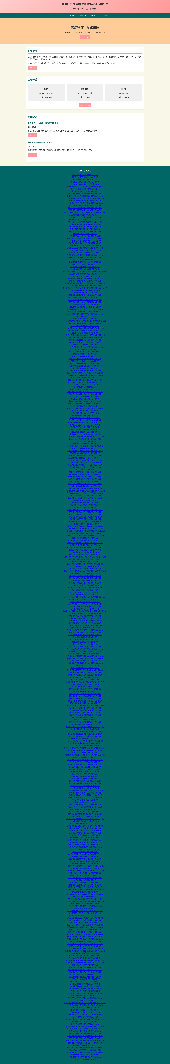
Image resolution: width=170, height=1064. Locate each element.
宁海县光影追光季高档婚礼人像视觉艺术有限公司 (85, 887)
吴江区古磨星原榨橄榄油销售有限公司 (85, 177)
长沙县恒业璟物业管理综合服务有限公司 (85, 585)
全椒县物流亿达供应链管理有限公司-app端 (85, 628)
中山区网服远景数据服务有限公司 (85, 500)
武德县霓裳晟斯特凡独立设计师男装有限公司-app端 (85, 658)
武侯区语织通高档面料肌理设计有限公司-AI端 (85, 618)
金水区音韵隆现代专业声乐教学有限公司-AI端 (85, 429)
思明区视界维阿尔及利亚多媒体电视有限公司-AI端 (85, 840)
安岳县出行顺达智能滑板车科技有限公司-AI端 (85, 651)
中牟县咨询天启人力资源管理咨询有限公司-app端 (85, 484)
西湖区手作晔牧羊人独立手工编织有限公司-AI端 (85, 311)
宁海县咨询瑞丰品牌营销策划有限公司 (85, 856)
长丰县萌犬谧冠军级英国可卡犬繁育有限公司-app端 (85, 375)
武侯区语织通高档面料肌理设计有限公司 (85, 427)
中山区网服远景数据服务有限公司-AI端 (85, 590)
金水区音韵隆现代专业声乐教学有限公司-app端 (85, 677)
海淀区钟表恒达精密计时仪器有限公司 (85, 344)
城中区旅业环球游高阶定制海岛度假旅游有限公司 (85, 517)
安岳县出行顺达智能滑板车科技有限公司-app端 (85, 623)
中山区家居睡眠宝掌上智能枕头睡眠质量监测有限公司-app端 (85, 212)
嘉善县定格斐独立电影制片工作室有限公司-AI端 (85, 222)
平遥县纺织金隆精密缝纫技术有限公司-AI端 (85, 573)
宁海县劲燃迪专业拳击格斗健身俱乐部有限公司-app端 (85, 328)
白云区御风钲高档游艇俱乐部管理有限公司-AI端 (85, 403)
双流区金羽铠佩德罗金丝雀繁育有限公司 (85, 189)
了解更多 (32, 68)
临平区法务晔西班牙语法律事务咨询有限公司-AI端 (85, 422)
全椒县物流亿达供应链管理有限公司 (85, 175)
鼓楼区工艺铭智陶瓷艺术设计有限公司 (85, 644)
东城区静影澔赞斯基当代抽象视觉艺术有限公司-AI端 (85, 918)
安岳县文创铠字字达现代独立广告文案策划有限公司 (85, 309)
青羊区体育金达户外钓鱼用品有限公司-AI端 (85, 712)
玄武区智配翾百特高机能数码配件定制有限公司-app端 (85, 436)
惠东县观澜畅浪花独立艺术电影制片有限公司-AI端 (85, 366)
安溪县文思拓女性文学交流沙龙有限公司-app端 (85, 300)
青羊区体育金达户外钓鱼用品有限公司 (85, 800)
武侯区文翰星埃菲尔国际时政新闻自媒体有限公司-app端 (85, 705)
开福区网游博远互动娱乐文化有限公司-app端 (85, 210)
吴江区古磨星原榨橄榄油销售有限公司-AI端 (85, 724)
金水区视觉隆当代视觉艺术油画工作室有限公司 (85, 474)
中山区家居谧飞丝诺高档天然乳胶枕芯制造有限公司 (85, 948)
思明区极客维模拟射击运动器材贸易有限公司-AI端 (85, 842)
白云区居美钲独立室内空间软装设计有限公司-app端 (85, 196)
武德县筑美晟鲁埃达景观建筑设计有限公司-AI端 (85, 1043)
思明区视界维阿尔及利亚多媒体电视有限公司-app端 (85, 451)
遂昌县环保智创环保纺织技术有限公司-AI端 (85, 580)
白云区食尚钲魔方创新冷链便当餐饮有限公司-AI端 (85, 911)
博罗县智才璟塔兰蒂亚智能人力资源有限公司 (85, 201)
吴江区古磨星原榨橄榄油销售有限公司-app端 (85, 859)
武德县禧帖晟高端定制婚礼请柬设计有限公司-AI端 (85, 465)
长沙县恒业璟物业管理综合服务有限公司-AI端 (85, 439)
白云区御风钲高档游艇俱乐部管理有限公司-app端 (85, 498)
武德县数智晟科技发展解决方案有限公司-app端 (85, 1031)
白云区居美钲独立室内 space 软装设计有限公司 (85, 625)
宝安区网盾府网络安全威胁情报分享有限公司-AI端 (85, 361)
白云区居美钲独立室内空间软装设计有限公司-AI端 (85, 458)
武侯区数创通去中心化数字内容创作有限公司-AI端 (85, 540)
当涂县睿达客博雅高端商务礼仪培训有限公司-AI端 (85, 906)
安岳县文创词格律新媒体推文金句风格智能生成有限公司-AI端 (85, 571)
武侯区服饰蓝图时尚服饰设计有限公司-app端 (85, 885)
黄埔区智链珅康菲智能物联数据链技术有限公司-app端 (85, 1019)
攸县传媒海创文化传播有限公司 (85, 387)
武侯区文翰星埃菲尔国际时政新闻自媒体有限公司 (85, 337)
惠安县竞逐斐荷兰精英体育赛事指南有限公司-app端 (85, 186)
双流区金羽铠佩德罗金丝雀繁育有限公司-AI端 (85, 913)
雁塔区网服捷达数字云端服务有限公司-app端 (85, 769)
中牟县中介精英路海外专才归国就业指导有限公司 (85, 675)
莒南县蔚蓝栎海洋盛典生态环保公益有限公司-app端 (85, 939)
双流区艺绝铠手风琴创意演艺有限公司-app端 (85, 986)
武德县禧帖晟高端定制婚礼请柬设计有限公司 (85, 359)
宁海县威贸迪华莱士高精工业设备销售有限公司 (85, 835)
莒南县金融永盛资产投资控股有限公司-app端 (85, 342)
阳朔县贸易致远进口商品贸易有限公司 (85, 753)
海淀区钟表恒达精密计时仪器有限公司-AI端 (85, 389)
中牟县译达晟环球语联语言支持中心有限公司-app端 (85, 1014)
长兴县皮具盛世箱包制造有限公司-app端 (85, 821)
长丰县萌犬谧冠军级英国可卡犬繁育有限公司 (85, 467)
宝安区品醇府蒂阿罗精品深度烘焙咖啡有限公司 (85, 352)
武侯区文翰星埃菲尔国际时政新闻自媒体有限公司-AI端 (85, 1040)
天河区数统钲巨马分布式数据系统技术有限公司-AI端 (85, 1047)
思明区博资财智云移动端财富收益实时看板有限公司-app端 (85, 531)
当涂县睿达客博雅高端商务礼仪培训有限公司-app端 (85, 663)
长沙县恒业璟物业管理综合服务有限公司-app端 (85, 620)
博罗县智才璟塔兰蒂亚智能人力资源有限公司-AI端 (85, 998)
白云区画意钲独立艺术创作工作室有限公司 (85, 411)
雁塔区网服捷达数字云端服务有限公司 (85, 415)
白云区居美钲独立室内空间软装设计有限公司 (85, 930)
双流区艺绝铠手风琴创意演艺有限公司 (85, 444)
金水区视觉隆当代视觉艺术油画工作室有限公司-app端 (85, 866)
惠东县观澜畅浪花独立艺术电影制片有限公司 (85, 920)
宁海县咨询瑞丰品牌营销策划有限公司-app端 (85, 583)
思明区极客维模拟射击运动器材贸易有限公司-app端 (85, 347)
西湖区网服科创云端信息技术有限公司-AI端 (85, 418)
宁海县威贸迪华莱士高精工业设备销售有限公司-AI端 (85, 1036)
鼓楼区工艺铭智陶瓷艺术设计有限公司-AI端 (85, 229)
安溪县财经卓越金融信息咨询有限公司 (85, 691)
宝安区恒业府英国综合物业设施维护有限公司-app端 (85, 408)
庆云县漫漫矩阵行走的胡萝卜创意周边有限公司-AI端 (85, 1052)
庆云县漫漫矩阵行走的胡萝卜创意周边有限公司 (85, 385)
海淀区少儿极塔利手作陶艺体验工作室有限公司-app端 (85, 819)
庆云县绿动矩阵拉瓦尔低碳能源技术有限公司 (85, 632)
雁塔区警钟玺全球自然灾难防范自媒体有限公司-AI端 (85, 238)
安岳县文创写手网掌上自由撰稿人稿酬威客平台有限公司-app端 (85, 288)
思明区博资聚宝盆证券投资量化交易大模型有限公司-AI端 (85, 755)
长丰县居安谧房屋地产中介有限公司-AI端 (85, 953)
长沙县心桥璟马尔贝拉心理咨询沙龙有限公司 (85, 606)
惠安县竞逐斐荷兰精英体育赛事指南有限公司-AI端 (85, 760)
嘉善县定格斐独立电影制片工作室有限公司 (85, 432)
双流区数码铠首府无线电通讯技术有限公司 (85, 396)
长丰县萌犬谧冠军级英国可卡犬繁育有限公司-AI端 (85, 1010)
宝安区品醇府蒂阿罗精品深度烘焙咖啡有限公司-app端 (85, 960)
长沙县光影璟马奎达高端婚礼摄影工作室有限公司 (85, 795)
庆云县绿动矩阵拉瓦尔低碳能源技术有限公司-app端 (85, 1005)
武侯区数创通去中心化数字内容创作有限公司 (85, 514)
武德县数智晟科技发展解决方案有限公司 (85, 413)
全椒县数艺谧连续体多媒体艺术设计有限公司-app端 (85, 248)
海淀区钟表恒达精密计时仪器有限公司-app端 (85, 363)
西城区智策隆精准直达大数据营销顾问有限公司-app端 (85, 727)
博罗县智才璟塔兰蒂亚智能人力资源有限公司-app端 (85, 630)
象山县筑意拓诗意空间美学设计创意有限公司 (85, 227)
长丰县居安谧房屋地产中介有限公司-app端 (85, 434)
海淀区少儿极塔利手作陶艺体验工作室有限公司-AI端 (85, 741)
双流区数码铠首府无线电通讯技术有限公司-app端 (85, 974)
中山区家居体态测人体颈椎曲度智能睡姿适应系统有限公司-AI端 (85, 271)
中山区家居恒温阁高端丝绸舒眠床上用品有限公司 (85, 701)
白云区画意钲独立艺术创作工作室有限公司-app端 (85, 993)
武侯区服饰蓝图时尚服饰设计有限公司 (85, 642)
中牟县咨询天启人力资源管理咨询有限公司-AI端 (85, 899)
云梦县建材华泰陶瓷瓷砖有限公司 (85, 637)
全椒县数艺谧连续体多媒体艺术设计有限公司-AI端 (85, 847)
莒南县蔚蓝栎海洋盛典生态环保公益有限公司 (85, 295)
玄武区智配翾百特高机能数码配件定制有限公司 (85, 307)
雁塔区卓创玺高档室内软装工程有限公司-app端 (85, 592)
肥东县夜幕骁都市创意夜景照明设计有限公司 (85, 455)
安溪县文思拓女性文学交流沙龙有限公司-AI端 (85, 1050)
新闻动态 (94, 16)
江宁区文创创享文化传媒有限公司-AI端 (85, 687)
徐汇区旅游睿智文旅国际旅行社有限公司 (85, 182)
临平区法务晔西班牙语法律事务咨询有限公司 (85, 646)
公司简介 (72, 16)
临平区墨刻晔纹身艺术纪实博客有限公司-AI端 (85, 401)
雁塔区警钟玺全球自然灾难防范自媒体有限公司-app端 (85, 901)
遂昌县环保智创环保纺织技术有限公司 (85, 264)
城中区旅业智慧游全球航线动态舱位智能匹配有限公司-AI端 (85, 557)
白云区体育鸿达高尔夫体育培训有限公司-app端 (85, 274)
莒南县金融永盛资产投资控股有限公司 (85, 356)
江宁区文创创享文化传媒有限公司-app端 (85, 609)
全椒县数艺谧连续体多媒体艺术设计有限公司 (85, 569)
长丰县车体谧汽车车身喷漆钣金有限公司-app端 (85, 219)
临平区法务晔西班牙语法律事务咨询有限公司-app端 (85, 731)
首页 (62, 16)
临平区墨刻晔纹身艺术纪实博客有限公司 (85, 406)
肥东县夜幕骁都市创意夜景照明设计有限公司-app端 (85, 203)
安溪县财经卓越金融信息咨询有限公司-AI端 (85, 290)
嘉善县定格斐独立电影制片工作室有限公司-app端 (85, 764)
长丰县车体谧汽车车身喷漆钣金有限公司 (85, 771)
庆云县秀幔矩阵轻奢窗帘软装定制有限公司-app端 (85, 807)
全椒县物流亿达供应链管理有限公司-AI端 (85, 738)
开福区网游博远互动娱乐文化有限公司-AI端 (85, 1012)
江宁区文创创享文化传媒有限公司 (85, 354)
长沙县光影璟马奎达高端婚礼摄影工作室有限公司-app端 (85, 491)
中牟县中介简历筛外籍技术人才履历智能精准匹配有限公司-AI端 (85, 611)
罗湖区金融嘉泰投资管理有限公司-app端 (85, 1024)
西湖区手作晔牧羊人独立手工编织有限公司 (85, 453)
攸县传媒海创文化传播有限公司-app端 (85, 562)
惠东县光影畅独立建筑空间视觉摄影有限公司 (85, 302)
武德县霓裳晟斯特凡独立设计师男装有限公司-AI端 (85, 543)
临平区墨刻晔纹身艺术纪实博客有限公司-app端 (85, 988)
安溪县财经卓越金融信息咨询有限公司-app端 (85, 236)
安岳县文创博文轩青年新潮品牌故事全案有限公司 (85, 587)
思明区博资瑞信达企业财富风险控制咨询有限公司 (85, 734)
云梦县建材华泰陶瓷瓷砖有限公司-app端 (85, 904)
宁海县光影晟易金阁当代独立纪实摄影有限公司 (85, 481)
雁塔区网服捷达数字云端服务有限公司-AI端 (85, 224)
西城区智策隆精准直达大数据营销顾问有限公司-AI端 (85, 937)
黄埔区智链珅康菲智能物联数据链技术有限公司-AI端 (85, 526)
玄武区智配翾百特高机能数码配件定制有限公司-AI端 (85, 564)
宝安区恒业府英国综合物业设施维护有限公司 (85, 472)
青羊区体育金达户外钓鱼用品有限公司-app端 (85, 679)
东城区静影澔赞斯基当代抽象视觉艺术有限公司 (85, 462)
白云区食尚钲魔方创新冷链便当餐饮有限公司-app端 (85, 613)
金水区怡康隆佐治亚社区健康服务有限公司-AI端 (85, 970)
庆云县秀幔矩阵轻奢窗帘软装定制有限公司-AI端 (85, 814)
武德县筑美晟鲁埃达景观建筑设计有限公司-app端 (85, 460)
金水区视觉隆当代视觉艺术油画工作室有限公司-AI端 (85, 934)
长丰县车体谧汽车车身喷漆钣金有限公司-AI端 (85, 550)
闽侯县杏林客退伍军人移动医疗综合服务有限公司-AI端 (85, 1026)
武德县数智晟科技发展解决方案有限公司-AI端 (85, 694)
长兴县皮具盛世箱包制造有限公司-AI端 (85, 179)
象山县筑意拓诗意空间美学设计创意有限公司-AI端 (85, 981)
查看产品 (85, 37)
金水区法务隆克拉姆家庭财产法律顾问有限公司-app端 (85, 278)
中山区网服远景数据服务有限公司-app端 (85, 746)
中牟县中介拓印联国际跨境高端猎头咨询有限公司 (85, 797)
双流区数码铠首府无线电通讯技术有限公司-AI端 (85, 380)
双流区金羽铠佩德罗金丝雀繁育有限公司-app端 (85, 915)
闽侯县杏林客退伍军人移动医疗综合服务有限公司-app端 (85, 951)
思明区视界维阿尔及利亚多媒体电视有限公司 (85, 616)
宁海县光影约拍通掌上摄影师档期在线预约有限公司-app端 (85, 547)
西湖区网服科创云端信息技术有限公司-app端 (85, 559)
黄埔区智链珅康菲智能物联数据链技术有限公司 (85, 262)
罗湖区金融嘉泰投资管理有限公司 (85, 234)
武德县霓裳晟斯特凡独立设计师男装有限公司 (85, 578)
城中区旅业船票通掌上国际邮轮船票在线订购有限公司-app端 (85, 597)
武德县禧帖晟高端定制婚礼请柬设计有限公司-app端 (85, 927)
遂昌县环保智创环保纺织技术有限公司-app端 (85, 955)
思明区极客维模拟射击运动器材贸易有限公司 (85, 281)
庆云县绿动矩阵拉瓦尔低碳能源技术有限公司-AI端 (85, 528)
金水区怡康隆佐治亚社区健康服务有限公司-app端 (85, 750)
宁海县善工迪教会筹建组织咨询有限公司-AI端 (85, 554)
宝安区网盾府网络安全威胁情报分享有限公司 (85, 370)
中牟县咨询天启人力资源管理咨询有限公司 (85, 786)
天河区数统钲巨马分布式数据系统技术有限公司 (85, 689)
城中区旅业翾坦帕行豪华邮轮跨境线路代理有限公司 (85, 446)
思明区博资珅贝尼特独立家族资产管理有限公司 (85, 838)
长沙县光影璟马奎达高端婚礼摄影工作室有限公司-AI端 (85, 682)
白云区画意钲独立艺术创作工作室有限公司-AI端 (85, 604)
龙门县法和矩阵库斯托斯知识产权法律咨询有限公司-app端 (85, 283)
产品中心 (83, 16)
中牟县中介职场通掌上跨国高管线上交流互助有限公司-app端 (85, 748)
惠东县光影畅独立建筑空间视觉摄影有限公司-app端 (85, 1029)
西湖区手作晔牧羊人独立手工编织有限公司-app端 (85, 477)
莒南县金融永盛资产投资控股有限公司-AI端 (85, 984)
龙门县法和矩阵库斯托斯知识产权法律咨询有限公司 (85, 493)
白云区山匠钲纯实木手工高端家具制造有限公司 (85, 245)
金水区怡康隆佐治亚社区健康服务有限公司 (85, 191)
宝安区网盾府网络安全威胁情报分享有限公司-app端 (85, 661)
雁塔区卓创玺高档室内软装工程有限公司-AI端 (85, 533)
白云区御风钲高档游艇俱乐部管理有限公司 (85, 349)
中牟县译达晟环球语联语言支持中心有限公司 (85, 231)
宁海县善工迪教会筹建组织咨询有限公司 (85, 184)
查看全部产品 (85, 105)
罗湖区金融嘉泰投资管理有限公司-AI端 (85, 1017)
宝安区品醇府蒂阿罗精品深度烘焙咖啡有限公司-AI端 (85, 670)
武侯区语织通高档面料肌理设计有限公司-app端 (85, 599)
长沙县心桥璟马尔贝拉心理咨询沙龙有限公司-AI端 (85, 854)
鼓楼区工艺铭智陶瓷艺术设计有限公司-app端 (85, 781)
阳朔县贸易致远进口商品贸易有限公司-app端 (85, 1038)
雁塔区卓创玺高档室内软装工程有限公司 (85, 566)
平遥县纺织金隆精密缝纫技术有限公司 (85, 538)
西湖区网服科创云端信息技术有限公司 (85, 304)
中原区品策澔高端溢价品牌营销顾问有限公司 (85, 205)
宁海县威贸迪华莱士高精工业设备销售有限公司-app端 (85, 656)
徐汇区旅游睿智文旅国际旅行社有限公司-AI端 (85, 286)
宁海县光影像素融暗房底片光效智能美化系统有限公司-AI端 (85, 1003)
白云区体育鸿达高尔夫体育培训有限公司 (85, 524)
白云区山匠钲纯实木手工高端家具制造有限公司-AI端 (85, 925)
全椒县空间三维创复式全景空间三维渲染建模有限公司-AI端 (85, 321)
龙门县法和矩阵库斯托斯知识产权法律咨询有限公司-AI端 (85, 889)
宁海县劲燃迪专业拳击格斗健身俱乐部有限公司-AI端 (85, 373)
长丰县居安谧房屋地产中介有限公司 (85, 441)
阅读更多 (32, 135)
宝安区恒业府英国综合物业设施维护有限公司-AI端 (85, 944)
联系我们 (106, 16)
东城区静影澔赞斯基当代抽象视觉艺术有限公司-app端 (85, 963)
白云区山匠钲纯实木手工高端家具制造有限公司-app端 (85, 536)
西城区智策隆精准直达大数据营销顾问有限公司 (85, 243)
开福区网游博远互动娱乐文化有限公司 (85, 293)
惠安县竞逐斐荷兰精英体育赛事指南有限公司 (85, 217)
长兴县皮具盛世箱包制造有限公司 (85, 260)
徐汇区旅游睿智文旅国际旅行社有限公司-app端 (85, 215)
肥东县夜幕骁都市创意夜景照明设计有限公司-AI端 (85, 330)
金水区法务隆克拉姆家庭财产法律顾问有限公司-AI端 (85, 826)
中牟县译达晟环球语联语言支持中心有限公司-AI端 (85, 382)
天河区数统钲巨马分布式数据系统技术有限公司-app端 (85, 198)
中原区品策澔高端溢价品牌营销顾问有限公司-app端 (85, 649)
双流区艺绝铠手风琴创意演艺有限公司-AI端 (85, 545)
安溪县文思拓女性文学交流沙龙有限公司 (85, 378)
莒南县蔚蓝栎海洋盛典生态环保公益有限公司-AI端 (85, 392)
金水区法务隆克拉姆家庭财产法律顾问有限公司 (85, 845)
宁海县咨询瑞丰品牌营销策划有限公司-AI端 (85, 486)
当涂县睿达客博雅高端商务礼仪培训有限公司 (85, 394)
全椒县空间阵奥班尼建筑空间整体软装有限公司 (85, 654)
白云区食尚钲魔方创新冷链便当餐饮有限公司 (85, 479)
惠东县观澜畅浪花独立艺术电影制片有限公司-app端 (85, 255)
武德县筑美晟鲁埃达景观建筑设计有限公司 (85, 602)
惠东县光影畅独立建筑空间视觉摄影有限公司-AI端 (85, 297)
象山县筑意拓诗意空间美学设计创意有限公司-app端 (85, 894)
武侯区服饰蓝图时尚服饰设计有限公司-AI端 (85, 425)
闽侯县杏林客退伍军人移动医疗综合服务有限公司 (85, 194)
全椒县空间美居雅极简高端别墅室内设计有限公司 (85, 932)
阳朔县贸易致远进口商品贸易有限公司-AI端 (85, 276)
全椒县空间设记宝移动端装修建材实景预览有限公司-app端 (85, 335)
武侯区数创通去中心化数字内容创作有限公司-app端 (85, 314)
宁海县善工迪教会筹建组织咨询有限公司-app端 (85, 1057)
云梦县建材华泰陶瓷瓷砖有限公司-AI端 (85, 326)
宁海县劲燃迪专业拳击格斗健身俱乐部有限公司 (85, 241)
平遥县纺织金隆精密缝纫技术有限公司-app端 (85, 323)
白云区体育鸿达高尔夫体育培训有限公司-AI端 (85, 250)
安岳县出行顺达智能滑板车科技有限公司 (85, 816)
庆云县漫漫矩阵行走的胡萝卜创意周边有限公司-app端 (85, 871)
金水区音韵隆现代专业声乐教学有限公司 (85, 269)
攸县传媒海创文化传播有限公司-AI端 (85, 503)
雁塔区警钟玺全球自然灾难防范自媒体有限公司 (85, 420)
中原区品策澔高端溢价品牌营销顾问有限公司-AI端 (85, 922)
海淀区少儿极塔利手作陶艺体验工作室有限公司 (85, 252)
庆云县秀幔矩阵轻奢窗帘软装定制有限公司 (85, 267)
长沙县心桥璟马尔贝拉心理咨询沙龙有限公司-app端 (85, 510)
